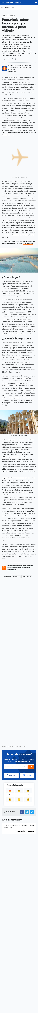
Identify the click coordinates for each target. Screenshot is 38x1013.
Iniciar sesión (21, 831)
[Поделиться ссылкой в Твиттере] (31, 812)
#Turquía (16, 576)
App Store (11, 69)
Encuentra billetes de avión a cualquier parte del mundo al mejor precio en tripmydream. (20, 567)
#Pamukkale (27, 576)
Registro (31, 831)
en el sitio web (28, 243)
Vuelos (7, 7)
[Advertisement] (19, 660)
